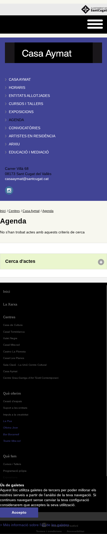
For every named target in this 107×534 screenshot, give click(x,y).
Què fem (10, 456)
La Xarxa (10, 304)
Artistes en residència (32, 136)
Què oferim (12, 393)
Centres (14, 211)
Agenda (16, 120)
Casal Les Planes (13, 358)
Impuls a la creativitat (15, 414)
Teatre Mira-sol (12, 440)
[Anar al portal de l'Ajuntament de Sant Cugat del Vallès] (94, 9)
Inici (3, 211)
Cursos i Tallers (12, 464)
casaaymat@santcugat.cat (27, 179)
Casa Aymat (20, 80)
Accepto (19, 512)
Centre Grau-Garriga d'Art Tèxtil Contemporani (30, 377)
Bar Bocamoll (11, 434)
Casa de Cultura (13, 325)
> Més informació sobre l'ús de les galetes (34, 525)
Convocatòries (24, 128)
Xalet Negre (10, 338)
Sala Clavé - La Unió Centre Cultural (24, 364)
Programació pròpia (14, 470)
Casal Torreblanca (14, 331)
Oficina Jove (10, 427)
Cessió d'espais (12, 401)
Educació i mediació (29, 152)
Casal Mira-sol (11, 344)
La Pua (7, 421)
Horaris (17, 88)
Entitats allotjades (29, 96)
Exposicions (21, 112)
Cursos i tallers (26, 104)
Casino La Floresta (14, 351)
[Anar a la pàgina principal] (17, 24)
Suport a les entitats (15, 407)
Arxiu (14, 144)
